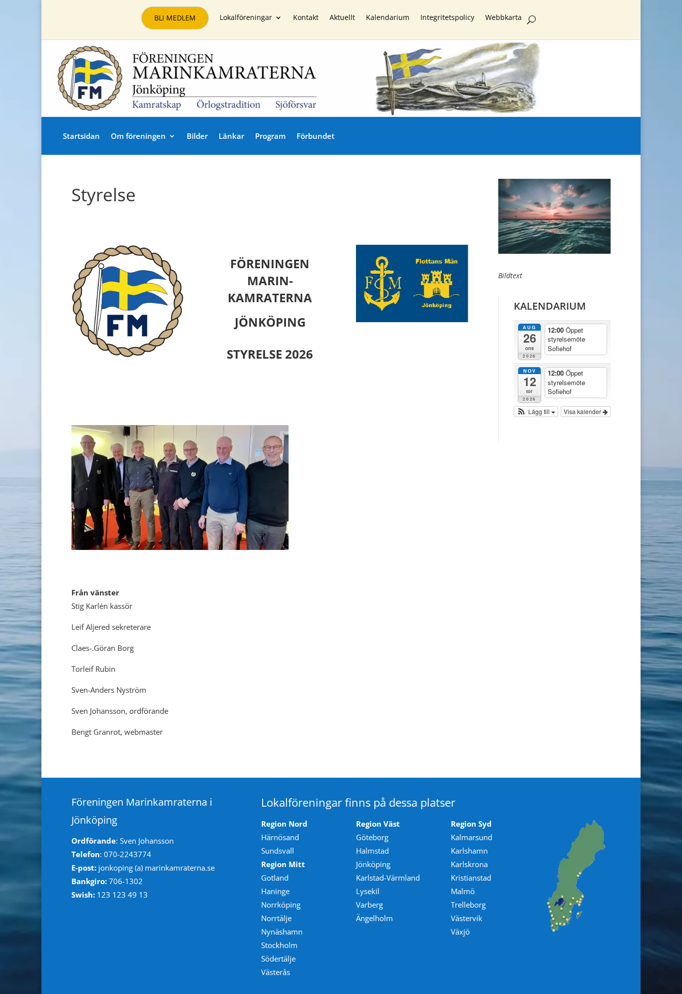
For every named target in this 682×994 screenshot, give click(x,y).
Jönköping (373, 864)
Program (270, 136)
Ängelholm (374, 918)
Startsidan (81, 136)
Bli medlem (175, 17)
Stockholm (279, 945)
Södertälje (278, 959)
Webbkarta (503, 18)
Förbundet (316, 136)
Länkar (231, 136)
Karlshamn (469, 851)
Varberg (369, 905)
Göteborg (372, 837)
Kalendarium (387, 18)
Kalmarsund (471, 837)
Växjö (460, 932)
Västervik (466, 918)
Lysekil (367, 891)
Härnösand (280, 837)
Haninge (275, 891)
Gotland (275, 878)
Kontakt (306, 18)
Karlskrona (469, 864)
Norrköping (281, 905)
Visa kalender (583, 411)
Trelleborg (468, 905)
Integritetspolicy (447, 18)
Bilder (197, 136)
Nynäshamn (282, 932)
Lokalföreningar (246, 18)
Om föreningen (138, 136)
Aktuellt (342, 18)
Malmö (463, 891)
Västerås (275, 972)
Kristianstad (471, 878)
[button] (536, 412)
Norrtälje (276, 918)
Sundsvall (277, 851)
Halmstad (372, 851)
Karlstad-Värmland (388, 878)
